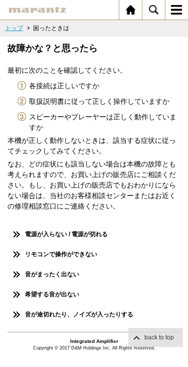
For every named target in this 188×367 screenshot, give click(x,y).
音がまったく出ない (52, 274)
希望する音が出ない (52, 294)
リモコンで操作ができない (61, 254)
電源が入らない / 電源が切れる (66, 234)
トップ (14, 28)
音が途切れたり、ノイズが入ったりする (79, 314)
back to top (159, 337)
